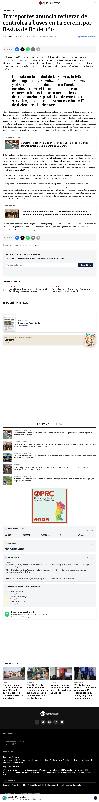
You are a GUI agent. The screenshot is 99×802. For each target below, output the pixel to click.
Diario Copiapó (45, 760)
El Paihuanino (55, 770)
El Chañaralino (19, 760)
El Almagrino (7, 760)
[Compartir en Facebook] (17, 49)
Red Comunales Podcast (54, 785)
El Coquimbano (31, 770)
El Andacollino (67, 770)
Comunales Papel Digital (12, 785)
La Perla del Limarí (22, 772)
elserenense (9, 36)
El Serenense (18, 770)
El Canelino (62, 772)
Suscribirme (86, 265)
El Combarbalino (50, 772)
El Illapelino (72, 772)
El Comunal (7, 770)
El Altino (74, 760)
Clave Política (28, 785)
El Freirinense (18, 763)
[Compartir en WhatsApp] (28, 49)
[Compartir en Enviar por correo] (33, 49)
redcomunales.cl (9, 738)
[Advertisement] (49, 364)
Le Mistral (39, 785)
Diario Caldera (32, 760)
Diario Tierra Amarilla (61, 760)
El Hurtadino (80, 770)
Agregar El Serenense (84, 37)
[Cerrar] (95, 798)
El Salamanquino (85, 772)
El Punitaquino (36, 772)
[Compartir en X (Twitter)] (22, 49)
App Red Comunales (73, 785)
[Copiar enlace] (38, 49)
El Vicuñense (43, 770)
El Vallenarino (84, 760)
